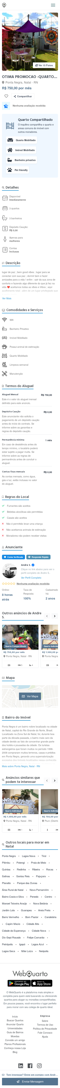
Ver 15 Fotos (45, 65)
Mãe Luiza (27, 951)
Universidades (15, 1028)
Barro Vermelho (10, 917)
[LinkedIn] (21, 1065)
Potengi (20, 862)
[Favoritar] (6, 96)
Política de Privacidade (45, 1028)
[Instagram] (39, 1065)
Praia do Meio (38, 862)
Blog (15, 1052)
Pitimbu (6, 862)
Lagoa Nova (28, 856)
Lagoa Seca (8, 951)
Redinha (21, 869)
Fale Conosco (45, 1032)
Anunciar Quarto (15, 1024)
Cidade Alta (32, 924)
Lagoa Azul (38, 944)
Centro (48, 896)
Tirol (44, 856)
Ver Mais (6, 298)
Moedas (15, 1036)
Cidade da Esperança (14, 930)
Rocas (49, 869)
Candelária (50, 917)
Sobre (45, 1020)
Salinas (6, 876)
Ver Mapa (32, 696)
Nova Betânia (40, 903)
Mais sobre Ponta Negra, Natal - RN (21, 766)
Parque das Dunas (27, 883)
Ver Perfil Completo (31, 577)
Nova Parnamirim (39, 889)
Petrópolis (7, 944)
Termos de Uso (45, 1024)
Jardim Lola (8, 910)
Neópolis (43, 951)
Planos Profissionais (15, 1044)
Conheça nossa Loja (15, 1048)
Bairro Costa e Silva (13, 896)
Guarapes (26, 910)
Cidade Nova (39, 930)
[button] (53, 5)
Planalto (6, 883)
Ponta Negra (9, 856)
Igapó (22, 944)
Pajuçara (41, 876)
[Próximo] (55, 616)
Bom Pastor (31, 917)
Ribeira (36, 869)
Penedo (34, 896)
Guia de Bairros (15, 1032)
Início (15, 1016)
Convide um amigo (15, 1040)
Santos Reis (23, 876)
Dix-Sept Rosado (11, 937)
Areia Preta (44, 910)
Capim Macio (13, 924)
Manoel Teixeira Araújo (14, 903)
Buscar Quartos (15, 1020)
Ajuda (45, 1036)
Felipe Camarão (35, 937)
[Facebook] (30, 1065)
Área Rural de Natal (12, 889)
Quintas (6, 869)
